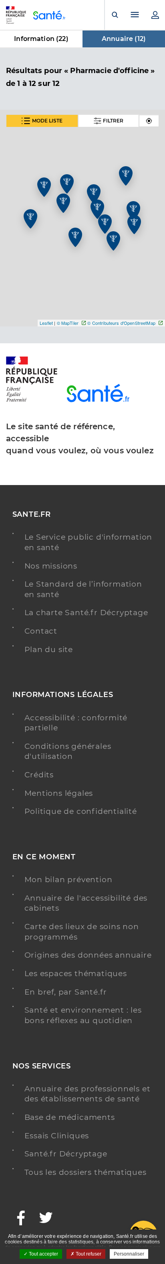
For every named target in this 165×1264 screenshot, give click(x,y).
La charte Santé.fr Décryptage (86, 612)
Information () (41, 39)
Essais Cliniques (56, 1135)
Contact (41, 631)
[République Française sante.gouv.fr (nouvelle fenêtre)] (31, 400)
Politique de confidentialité (80, 811)
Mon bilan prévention (68, 879)
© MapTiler (67, 323)
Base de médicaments (69, 1117)
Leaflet (46, 323)
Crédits (39, 774)
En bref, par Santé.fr (65, 992)
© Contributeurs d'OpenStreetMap (121, 323)
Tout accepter (43, 1254)
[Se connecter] (155, 15)
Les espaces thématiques (75, 973)
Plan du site (48, 649)
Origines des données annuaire (88, 955)
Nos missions (51, 566)
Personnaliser (129, 1254)
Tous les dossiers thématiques (85, 1172)
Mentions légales (58, 793)
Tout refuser (87, 1254)
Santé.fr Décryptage (65, 1153)
